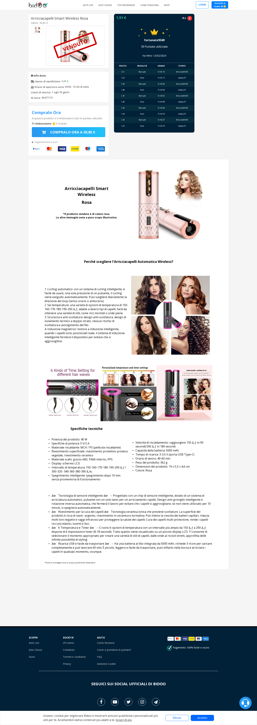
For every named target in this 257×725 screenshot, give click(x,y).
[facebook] (101, 702)
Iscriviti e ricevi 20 (219, 5)
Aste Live (34, 642)
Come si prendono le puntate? (114, 649)
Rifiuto (177, 718)
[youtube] (115, 702)
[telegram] (156, 702)
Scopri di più (124, 720)
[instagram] (142, 702)
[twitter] (128, 702)
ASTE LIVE (88, 5)
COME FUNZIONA (149, 5)
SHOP (167, 5)
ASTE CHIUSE (105, 5)
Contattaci (69, 649)
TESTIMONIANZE (126, 5)
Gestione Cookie (106, 663)
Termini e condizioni (74, 656)
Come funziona (105, 642)
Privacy (67, 663)
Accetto (202, 718)
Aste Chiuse (35, 649)
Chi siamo (68, 642)
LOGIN (202, 4)
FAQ (99, 656)
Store (32, 656)
